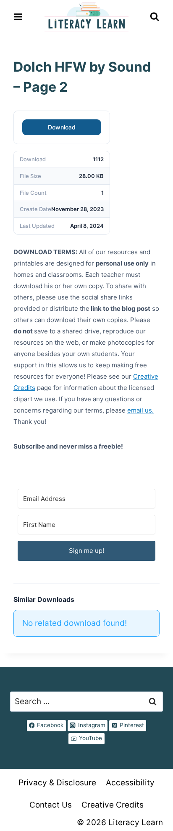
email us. (140, 410)
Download (62, 127)
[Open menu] (18, 16)
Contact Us (50, 805)
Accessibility (130, 782)
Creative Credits (112, 805)
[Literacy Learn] (86, 16)
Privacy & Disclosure (57, 782)
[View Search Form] (154, 17)
